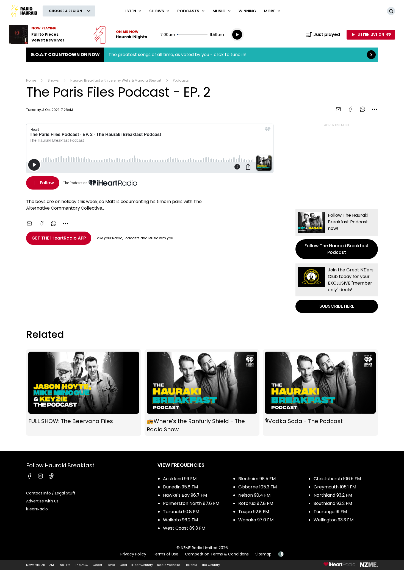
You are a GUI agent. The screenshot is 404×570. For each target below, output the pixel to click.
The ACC (81, 565)
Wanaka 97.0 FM (255, 520)
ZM (51, 565)
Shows (53, 80)
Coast (97, 565)
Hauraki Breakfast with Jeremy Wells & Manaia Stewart (115, 80)
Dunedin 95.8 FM (180, 487)
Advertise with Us (42, 501)
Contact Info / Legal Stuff (51, 493)
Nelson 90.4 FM (254, 495)
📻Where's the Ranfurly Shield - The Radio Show (202, 392)
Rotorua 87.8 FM (255, 503)
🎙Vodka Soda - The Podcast (320, 392)
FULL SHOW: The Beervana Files (83, 392)
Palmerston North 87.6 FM (191, 503)
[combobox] (374, 109)
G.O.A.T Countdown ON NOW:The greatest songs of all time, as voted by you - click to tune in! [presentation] (202, 55)
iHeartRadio (37, 509)
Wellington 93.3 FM (333, 520)
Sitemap (263, 554)
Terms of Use (165, 554)
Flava (111, 565)
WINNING (247, 11)
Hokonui (191, 565)
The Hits (64, 565)
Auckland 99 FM (180, 479)
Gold (123, 565)
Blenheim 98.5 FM (257, 479)
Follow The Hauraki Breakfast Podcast (336, 234)
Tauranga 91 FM (330, 511)
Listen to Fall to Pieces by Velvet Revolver (44, 34)
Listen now (120, 34)
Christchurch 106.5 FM (337, 479)
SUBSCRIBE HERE (336, 288)
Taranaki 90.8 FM (181, 511)
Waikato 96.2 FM (180, 520)
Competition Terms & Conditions (217, 554)
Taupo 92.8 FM (253, 511)
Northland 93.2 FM (333, 495)
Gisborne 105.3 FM (257, 487)
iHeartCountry (142, 565)
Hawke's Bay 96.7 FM (185, 495)
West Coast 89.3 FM (184, 528)
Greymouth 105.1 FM (335, 487)
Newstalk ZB (35, 565)
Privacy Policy (133, 554)
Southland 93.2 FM (333, 503)
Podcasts (181, 80)
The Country (210, 565)
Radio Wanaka (168, 565)
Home (31, 80)
